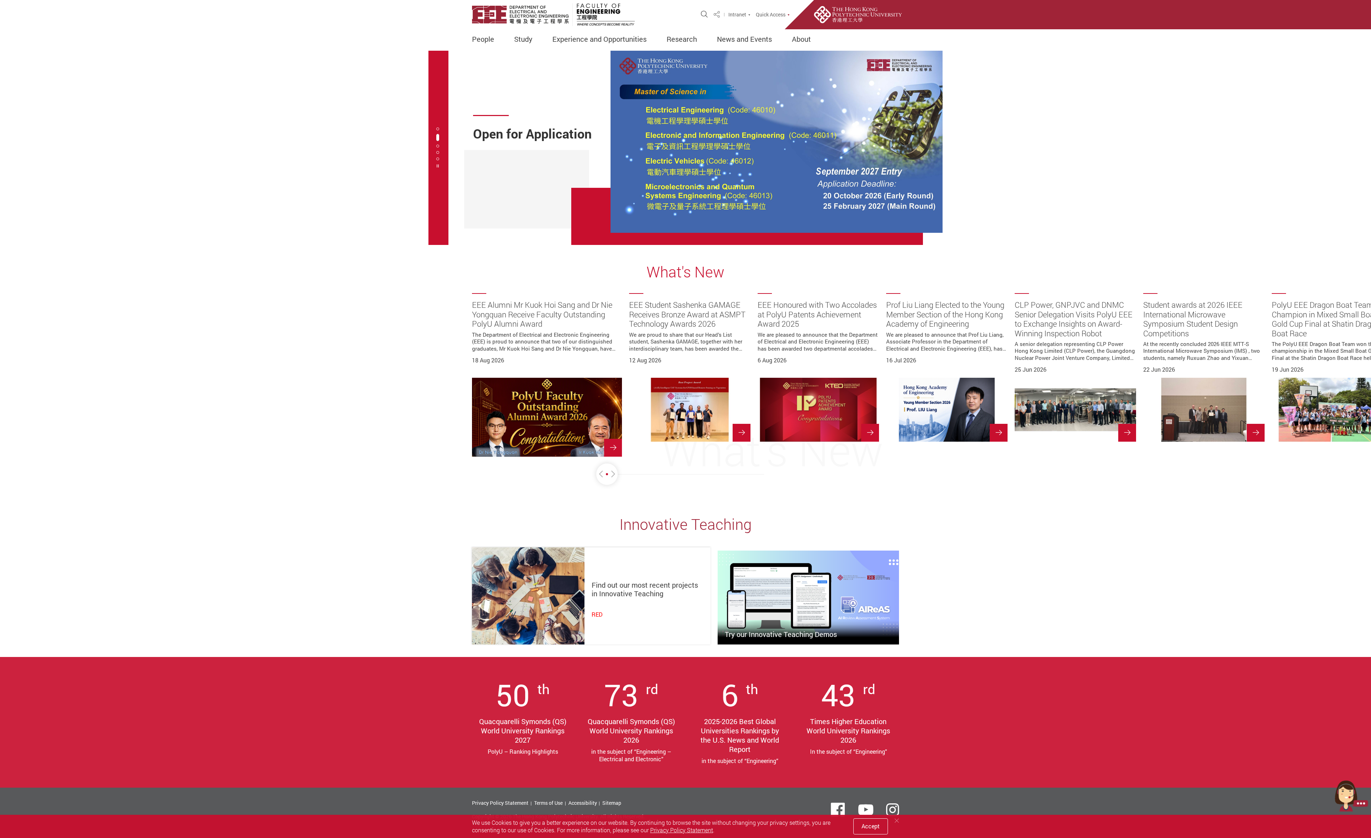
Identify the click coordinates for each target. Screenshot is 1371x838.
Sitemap (611, 802)
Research (682, 39)
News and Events (744, 39)
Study (523, 39)
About (801, 39)
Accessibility (582, 802)
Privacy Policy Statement (500, 802)
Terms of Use (548, 802)
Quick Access (770, 14)
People (483, 39)
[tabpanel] (685, 148)
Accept (871, 826)
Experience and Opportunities (599, 39)
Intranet (737, 14)
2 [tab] (438, 137)
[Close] (897, 820)
